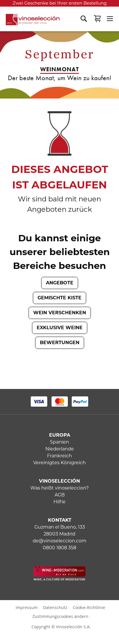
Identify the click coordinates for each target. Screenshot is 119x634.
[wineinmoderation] (59, 579)
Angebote (59, 283)
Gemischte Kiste (59, 297)
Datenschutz (55, 607)
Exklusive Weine (60, 327)
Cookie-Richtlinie (89, 607)
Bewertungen (59, 342)
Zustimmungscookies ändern (60, 616)
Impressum (27, 607)
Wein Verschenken (59, 312)
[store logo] (30, 22)
